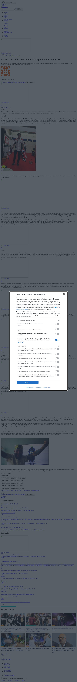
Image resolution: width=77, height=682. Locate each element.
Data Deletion (30, 387)
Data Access (38, 387)
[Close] (64, 294)
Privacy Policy (47, 387)
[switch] (57, 324)
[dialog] (38, 341)
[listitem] (38, 320)
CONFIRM (27, 382)
